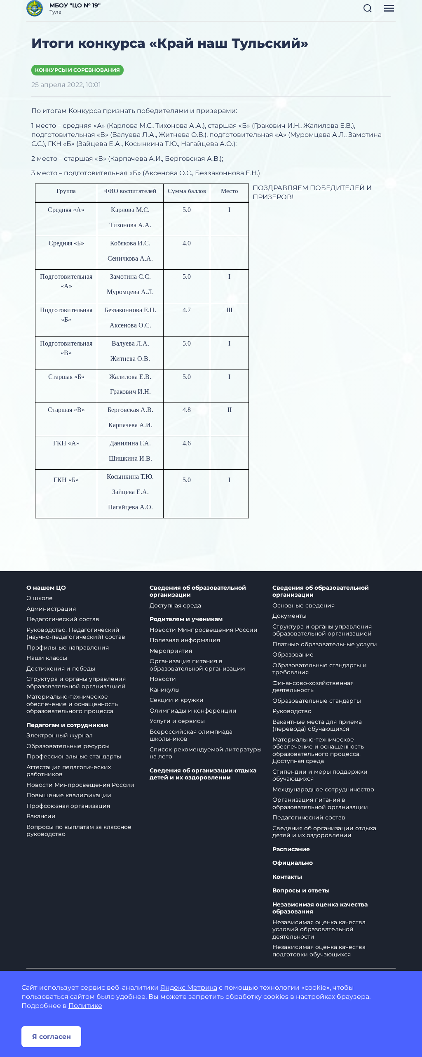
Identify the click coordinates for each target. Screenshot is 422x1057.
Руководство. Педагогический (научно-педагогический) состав (75, 633)
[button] (368, 8)
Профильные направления (67, 647)
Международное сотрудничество (323, 789)
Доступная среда (175, 605)
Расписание (291, 849)
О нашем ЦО (46, 587)
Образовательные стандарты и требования (319, 669)
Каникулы (165, 689)
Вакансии (41, 816)
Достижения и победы (60, 668)
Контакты (287, 876)
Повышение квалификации (68, 795)
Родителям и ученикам (186, 619)
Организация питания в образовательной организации (197, 664)
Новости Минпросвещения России (80, 785)
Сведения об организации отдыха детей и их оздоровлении (203, 774)
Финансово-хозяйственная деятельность (313, 686)
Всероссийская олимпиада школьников (191, 735)
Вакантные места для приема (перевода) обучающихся (317, 725)
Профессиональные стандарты (73, 756)
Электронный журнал (59, 735)
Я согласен (51, 1037)
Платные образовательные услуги (324, 644)
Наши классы (46, 658)
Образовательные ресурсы (68, 746)
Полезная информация (185, 640)
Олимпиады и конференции (193, 710)
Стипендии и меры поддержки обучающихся (320, 775)
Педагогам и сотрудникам (67, 725)
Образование (293, 654)
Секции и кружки (177, 700)
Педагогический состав (62, 619)
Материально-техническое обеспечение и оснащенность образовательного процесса (72, 704)
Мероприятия (171, 650)
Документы (289, 615)
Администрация (51, 608)
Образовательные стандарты (316, 700)
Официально (292, 862)
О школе (39, 598)
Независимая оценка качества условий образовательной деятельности (319, 929)
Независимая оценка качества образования (320, 908)
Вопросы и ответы (301, 890)
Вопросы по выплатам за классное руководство (78, 830)
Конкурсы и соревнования (77, 70)
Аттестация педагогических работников (68, 770)
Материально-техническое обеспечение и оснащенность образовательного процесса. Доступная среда (318, 750)
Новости (163, 679)
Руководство (292, 711)
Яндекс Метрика (188, 987)
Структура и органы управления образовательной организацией (76, 682)
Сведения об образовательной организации (198, 591)
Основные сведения (303, 605)
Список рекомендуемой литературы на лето (206, 753)
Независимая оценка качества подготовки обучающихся (319, 950)
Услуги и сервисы (177, 721)
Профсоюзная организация (68, 806)
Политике (85, 1006)
